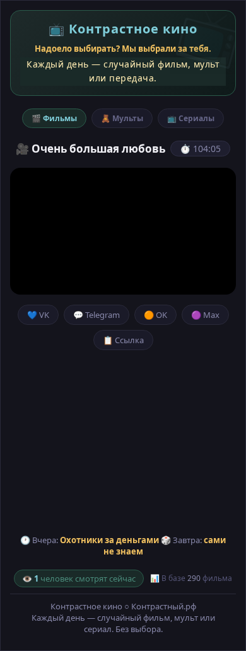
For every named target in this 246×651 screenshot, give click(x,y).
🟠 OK (155, 314)
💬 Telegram (96, 314)
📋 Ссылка (123, 340)
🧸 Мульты (122, 118)
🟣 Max (205, 314)
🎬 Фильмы (54, 118)
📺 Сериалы (190, 118)
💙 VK (38, 314)
